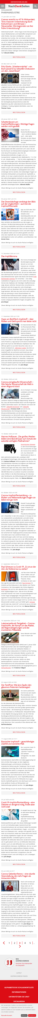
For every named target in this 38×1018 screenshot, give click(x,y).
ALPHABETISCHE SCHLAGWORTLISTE (19, 987)
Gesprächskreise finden (19, 976)
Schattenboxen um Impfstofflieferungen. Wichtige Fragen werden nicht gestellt (17, 124)
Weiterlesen (19, 57)
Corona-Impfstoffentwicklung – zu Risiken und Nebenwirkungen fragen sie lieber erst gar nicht (18, 497)
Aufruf (19, 973)
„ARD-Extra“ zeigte (20, 348)
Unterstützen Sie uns (19, 2)
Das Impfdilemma (9, 256)
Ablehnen (24, 1015)
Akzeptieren (32, 1015)
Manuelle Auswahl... (7, 1015)
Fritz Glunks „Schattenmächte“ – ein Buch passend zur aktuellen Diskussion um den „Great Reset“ (18, 68)
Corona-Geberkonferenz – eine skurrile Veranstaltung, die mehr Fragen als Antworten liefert (18, 876)
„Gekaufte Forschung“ (12, 407)
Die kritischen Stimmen (28, 444)
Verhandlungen (6, 668)
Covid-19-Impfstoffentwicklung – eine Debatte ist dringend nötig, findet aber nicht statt (18, 804)
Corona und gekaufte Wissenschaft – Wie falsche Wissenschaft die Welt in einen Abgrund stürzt (17, 384)
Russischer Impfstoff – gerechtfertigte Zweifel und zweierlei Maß (17, 742)
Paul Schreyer (26, 583)
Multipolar (4, 589)
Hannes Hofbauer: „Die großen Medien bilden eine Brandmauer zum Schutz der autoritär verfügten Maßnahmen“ (18, 438)
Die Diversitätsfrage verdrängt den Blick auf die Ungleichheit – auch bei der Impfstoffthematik (18, 203)
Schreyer (32, 602)
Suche (35, 6)
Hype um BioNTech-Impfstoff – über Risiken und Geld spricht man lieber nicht (18, 320)
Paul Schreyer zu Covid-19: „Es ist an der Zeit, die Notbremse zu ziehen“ (18, 568)
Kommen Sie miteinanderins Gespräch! (24, 964)
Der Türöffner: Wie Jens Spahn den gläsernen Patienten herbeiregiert (16, 686)
